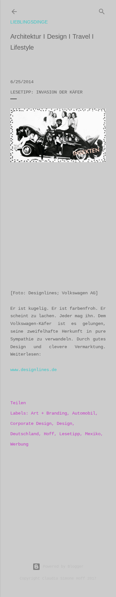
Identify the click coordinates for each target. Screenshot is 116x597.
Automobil (83, 413)
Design (64, 423)
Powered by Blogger (63, 566)
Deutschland (24, 433)
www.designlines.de (33, 369)
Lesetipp (69, 433)
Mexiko (93, 433)
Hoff (49, 433)
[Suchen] (102, 10)
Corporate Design (31, 423)
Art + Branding (49, 413)
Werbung (19, 444)
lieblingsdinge (29, 21)
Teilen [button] (18, 403)
